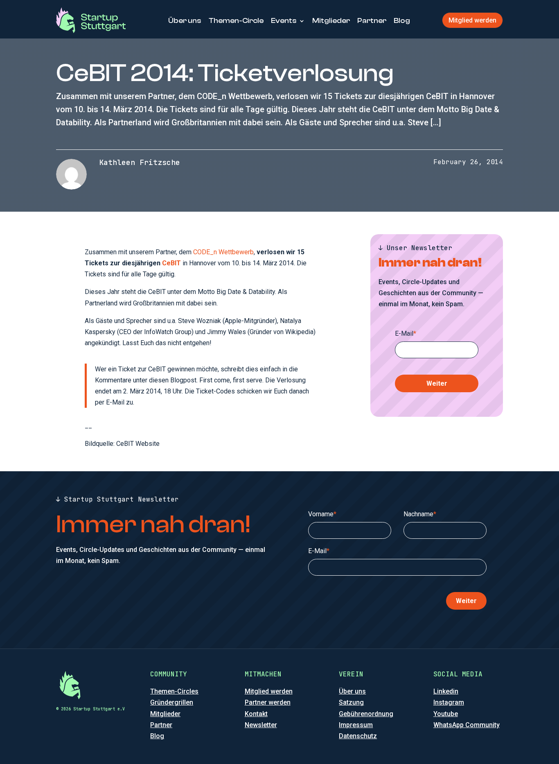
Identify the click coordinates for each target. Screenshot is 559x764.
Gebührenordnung (366, 714)
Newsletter (261, 725)
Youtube (445, 714)
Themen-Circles (174, 691)
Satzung (351, 702)
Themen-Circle (236, 20)
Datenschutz (358, 736)
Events (284, 20)
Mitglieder (331, 20)
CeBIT (171, 263)
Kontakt (256, 714)
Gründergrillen (171, 702)
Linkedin (445, 691)
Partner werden (268, 702)
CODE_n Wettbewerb (223, 252)
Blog (402, 20)
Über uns (184, 20)
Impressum (356, 725)
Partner (371, 20)
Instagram (448, 702)
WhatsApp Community (466, 725)
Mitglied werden (472, 20)
